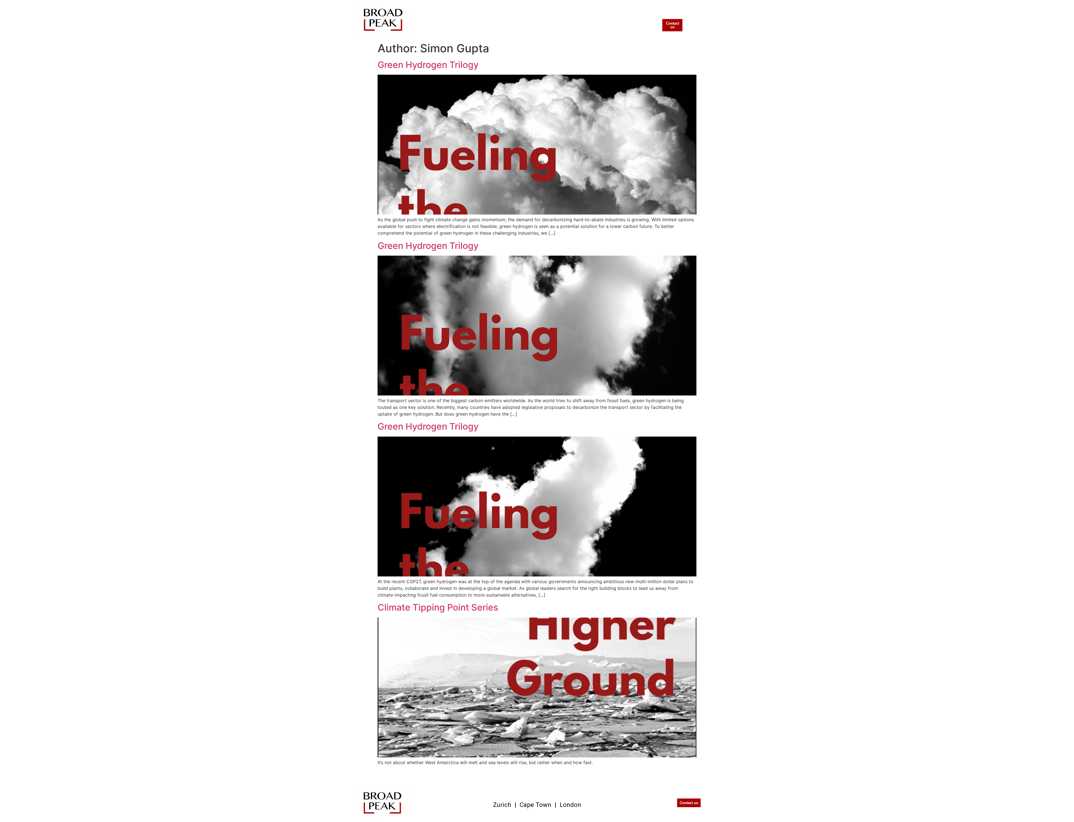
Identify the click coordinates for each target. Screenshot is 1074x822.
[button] (651, 22)
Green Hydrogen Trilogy (428, 64)
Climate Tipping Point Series (438, 607)
